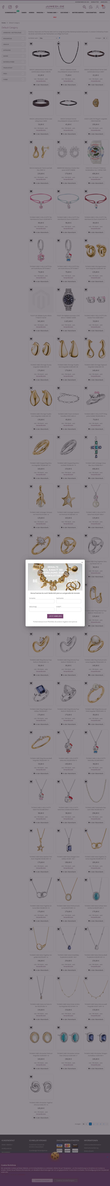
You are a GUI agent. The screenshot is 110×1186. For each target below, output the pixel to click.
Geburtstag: (33, 607)
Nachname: (60, 598)
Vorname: (32, 598)
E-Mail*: (58, 607)
